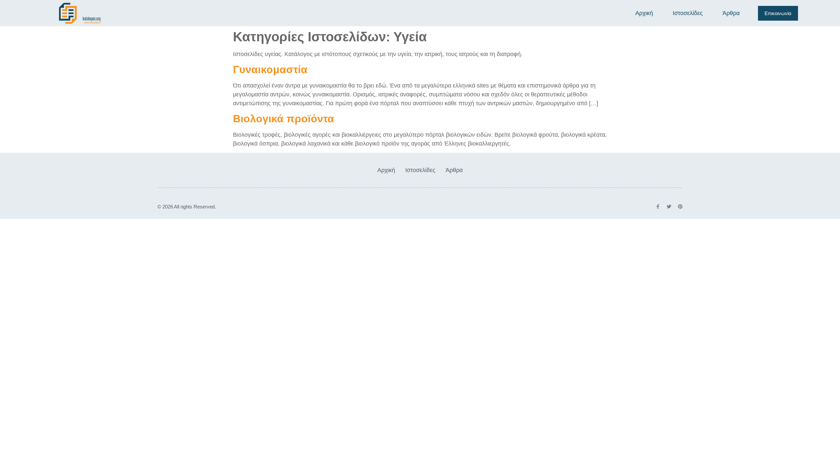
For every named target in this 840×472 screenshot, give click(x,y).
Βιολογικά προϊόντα (283, 119)
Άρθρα (731, 13)
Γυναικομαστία (270, 69)
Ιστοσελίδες (688, 13)
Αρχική (644, 13)
